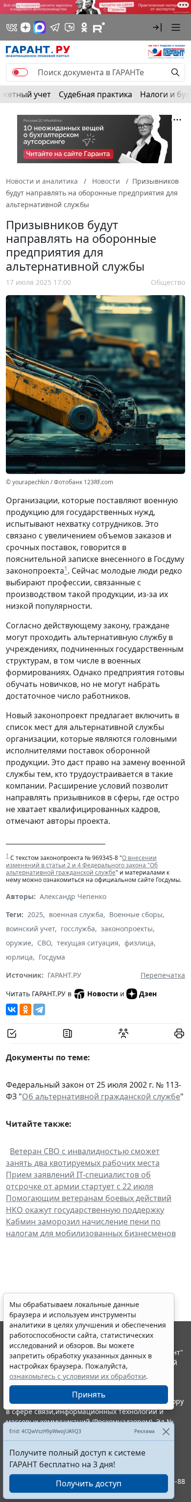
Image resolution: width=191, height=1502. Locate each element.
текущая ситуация (88, 942)
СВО (44, 942)
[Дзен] (25, 27)
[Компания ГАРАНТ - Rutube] (99, 27)
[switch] (20, 72)
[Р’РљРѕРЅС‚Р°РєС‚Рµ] (12, 1009)
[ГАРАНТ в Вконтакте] (12, 27)
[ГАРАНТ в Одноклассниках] (84, 27)
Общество (168, 282)
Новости (102, 993)
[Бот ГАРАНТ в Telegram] (69, 27)
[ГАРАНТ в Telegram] (55, 27)
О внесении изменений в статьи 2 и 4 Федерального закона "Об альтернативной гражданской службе (82, 865)
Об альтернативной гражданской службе (101, 1096)
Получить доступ (88, 1483)
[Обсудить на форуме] (123, 1033)
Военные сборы (136, 914)
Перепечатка (163, 975)
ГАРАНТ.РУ (64, 975)
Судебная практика (95, 94)
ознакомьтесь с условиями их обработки (77, 1376)
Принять (89, 1394)
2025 (35, 914)
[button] (157, 27)
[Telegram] (39, 1009)
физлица (139, 942)
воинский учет (30, 928)
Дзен (148, 993)
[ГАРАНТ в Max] (39, 27)
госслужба (78, 928)
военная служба (76, 914)
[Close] (166, 1431)
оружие (18, 942)
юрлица (19, 957)
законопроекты (127, 928)
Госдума (52, 957)
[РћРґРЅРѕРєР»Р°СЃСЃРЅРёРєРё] (25, 1009)
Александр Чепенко (73, 896)
